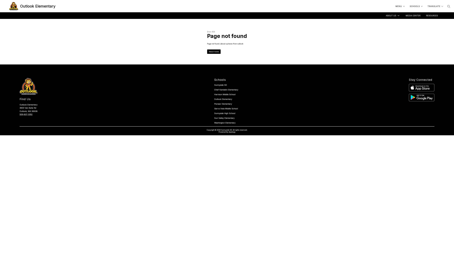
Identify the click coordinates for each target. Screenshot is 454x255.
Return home (214, 52)
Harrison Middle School (225, 94)
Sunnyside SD (220, 85)
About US (391, 15)
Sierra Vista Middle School (226, 108)
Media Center (413, 15)
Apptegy (232, 132)
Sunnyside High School (224, 113)
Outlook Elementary (223, 99)
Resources (432, 15)
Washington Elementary (225, 123)
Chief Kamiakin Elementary (226, 90)
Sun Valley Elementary (224, 118)
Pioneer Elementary (223, 104)
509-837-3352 (26, 114)
